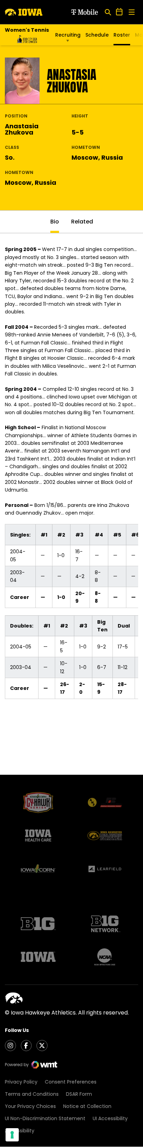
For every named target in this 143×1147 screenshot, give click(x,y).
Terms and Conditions (32, 1094)
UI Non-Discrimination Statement (45, 1118)
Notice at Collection (87, 1106)
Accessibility (19, 1130)
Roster (121, 34)
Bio (54, 222)
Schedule (97, 34)
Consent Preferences (70, 1081)
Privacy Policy (21, 1081)
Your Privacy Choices (30, 1106)
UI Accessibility (110, 1118)
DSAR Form (79, 1094)
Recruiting (68, 34)
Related (82, 222)
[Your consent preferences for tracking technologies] (12, 1134)
